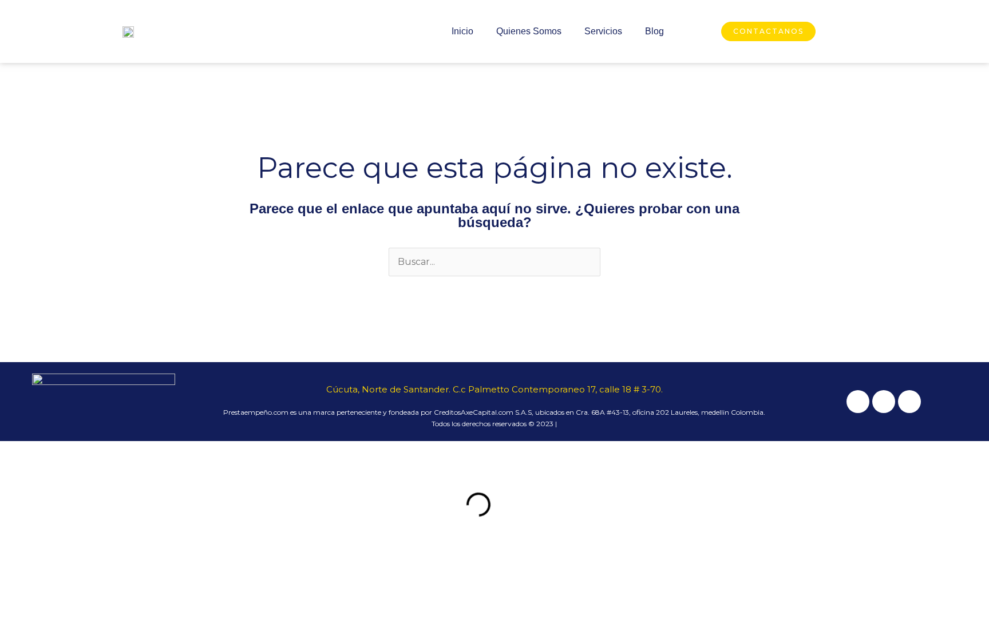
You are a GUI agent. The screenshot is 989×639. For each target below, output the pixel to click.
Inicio (462, 31)
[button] (184, 504)
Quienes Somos (528, 31)
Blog (654, 31)
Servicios (603, 31)
